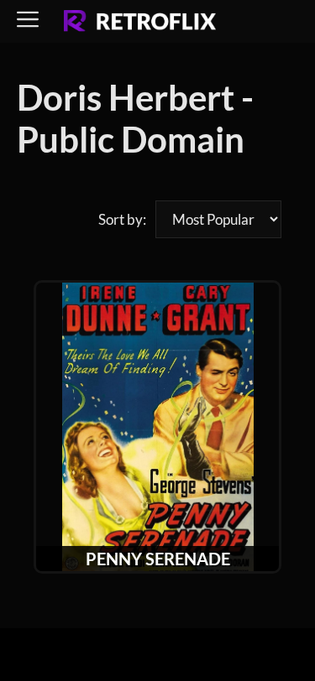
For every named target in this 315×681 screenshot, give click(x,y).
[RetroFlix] (140, 22)
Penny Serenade (158, 558)
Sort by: (122, 219)
